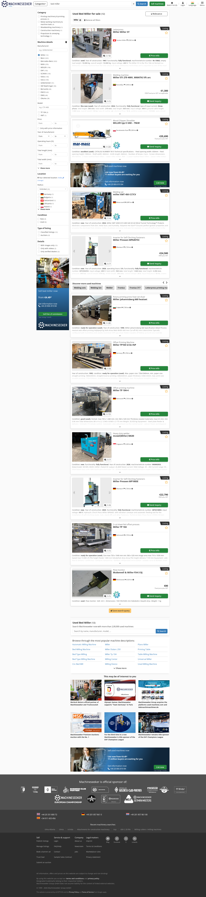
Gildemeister (47, 83)
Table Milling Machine (147, 654)
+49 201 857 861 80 (139, 814)
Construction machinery (51, 30)
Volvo (45, 77)
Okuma (45, 98)
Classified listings (49, 232)
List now (160, 183)
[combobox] (52, 189)
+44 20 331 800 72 (49, 814)
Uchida (70, 829)
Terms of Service (88, 892)
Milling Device (111, 664)
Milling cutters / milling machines (147, 829)
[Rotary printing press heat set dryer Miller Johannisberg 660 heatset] (91, 310)
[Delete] (133, 4)
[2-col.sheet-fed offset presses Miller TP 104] (91, 538)
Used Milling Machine (147, 664)
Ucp (114, 829)
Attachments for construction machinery (93, 829)
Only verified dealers (50, 251)
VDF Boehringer (48, 86)
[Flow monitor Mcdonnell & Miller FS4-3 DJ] (91, 583)
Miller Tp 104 (110, 654)
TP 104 (44, 112)
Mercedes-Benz (49, 61)
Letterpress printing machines (159, 287)
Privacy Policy (74, 892)
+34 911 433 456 (48, 818)
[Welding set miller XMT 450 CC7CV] (91, 205)
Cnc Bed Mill (77, 664)
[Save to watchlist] (166, 32)
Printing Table (144, 649)
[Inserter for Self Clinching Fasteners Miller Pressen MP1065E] (91, 492)
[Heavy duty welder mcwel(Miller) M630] (91, 447)
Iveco (45, 80)
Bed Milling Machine (81, 649)
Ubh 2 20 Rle (125, 829)
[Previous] (74, 43)
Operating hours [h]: (46, 141)
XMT (43, 115)
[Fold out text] (120, 68)
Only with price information (51, 128)
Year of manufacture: (46, 132)
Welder (109, 287)
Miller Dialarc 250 (113, 649)
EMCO (45, 92)
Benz (45, 58)
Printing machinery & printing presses (52, 17)
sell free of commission (52, 314)
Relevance (157, 14)
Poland (48, 206)
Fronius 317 (135, 287)
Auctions (45, 235)
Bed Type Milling (79, 654)
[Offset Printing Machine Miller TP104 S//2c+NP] (91, 356)
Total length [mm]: (45, 150)
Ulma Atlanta (50, 829)
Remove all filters (92, 20)
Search (142, 4)
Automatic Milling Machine (84, 644)
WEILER (45, 67)
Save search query (121, 610)
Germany (49, 194)
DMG (44, 95)
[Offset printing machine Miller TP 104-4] (91, 401)
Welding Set (96, 287)
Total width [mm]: (45, 159)
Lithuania (49, 203)
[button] (202, 4)
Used (43, 222)
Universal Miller (145, 659)
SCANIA (46, 73)
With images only (49, 245)
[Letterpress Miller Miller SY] (91, 43)
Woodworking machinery (52, 27)
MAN (45, 64)
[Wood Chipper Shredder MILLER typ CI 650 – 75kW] (91, 134)
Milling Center (111, 659)
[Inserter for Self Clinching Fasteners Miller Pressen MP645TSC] (91, 251)
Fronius (121, 287)
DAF (44, 70)
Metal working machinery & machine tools (52, 23)
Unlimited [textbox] (45, 189)
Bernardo (46, 89)
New (43, 219)
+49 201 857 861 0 (94, 814)
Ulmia (61, 829)
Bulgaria (48, 197)
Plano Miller (143, 644)
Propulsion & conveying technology (50, 34)
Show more (120, 668)
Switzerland (50, 200)
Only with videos (48, 248)
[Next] (109, 43)
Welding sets (80, 287)
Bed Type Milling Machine (83, 659)
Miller (44, 55)
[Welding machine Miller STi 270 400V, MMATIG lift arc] (91, 88)
